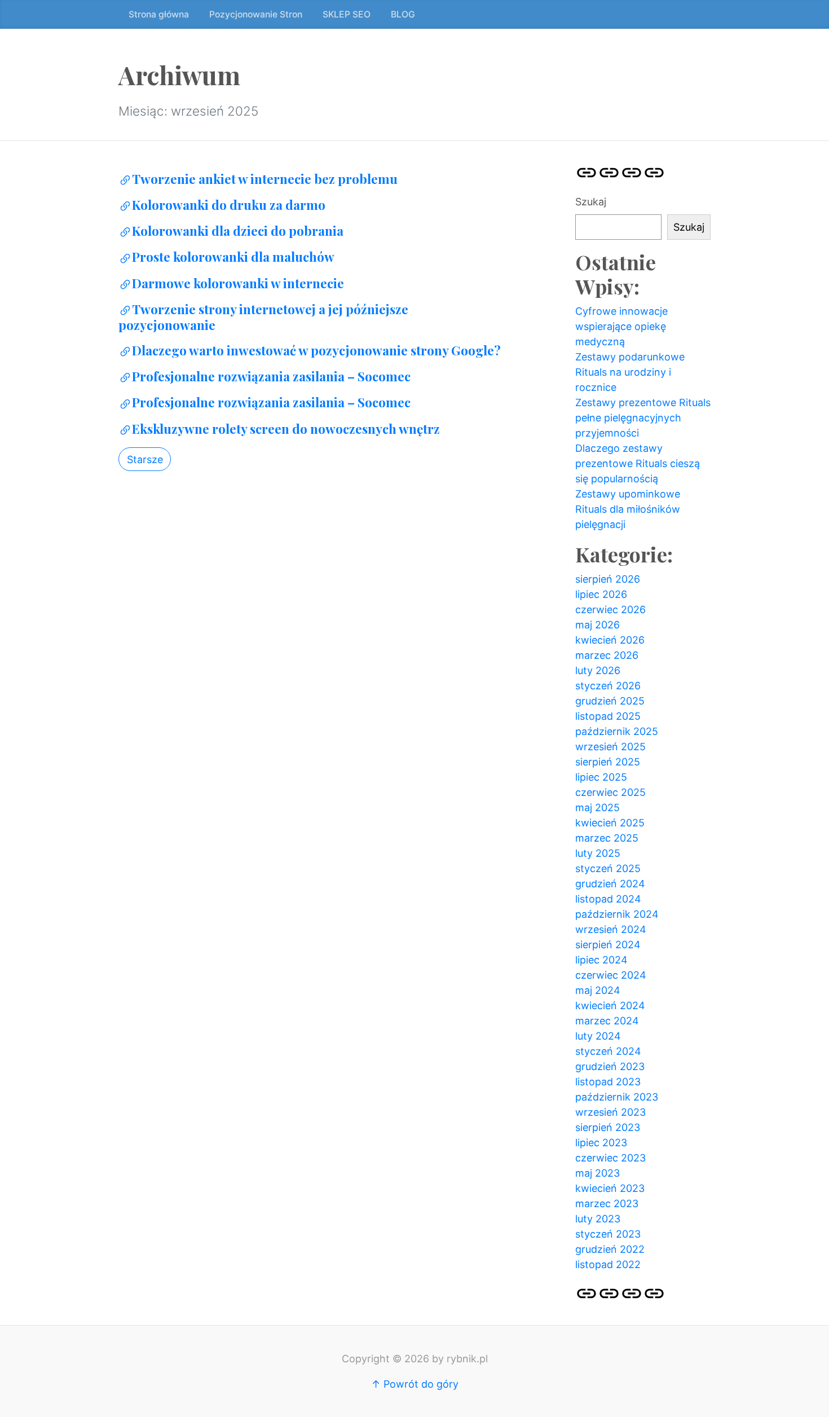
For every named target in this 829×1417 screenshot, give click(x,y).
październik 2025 (616, 731)
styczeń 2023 (608, 1234)
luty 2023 (597, 1219)
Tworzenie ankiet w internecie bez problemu (265, 178)
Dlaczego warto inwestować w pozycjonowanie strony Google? (316, 350)
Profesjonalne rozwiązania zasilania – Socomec (271, 376)
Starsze (145, 459)
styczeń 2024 (608, 1051)
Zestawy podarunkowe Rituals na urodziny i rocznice (630, 372)
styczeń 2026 (608, 686)
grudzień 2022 (610, 1249)
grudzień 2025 (610, 701)
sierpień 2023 (607, 1127)
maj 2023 (597, 1173)
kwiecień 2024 (610, 1005)
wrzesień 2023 (610, 1112)
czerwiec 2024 (610, 975)
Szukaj (590, 202)
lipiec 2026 (601, 594)
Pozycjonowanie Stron (255, 14)
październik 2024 (617, 914)
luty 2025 (597, 853)
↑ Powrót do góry (414, 1384)
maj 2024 (597, 990)
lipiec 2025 (601, 777)
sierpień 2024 (608, 944)
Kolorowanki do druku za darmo (228, 204)
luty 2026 (597, 670)
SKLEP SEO (347, 14)
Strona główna (159, 14)
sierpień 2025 (607, 762)
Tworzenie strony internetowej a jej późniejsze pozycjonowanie (263, 317)
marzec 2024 (607, 1021)
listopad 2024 (608, 899)
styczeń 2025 (608, 868)
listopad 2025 (608, 716)
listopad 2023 (608, 1082)
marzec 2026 (606, 655)
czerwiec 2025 (610, 792)
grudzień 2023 (610, 1066)
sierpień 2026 (607, 579)
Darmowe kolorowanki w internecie (238, 283)
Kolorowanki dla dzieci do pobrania (237, 230)
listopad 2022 (608, 1264)
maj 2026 (597, 625)
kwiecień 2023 (610, 1188)
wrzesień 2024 (610, 929)
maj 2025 (597, 807)
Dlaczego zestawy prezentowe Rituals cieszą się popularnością (637, 463)
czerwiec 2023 (610, 1158)
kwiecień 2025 (610, 823)
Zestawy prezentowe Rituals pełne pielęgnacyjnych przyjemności (643, 418)
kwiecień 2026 (610, 640)
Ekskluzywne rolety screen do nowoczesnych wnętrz (286, 428)
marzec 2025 (606, 838)
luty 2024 (598, 1036)
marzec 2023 (606, 1203)
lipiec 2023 (601, 1142)
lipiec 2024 (601, 960)
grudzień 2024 (610, 884)
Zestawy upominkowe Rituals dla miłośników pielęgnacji (627, 509)
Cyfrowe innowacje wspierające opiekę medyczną (621, 326)
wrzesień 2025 (610, 746)
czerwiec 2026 (610, 609)
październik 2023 (616, 1097)
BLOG (403, 14)
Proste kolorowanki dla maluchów (233, 256)
